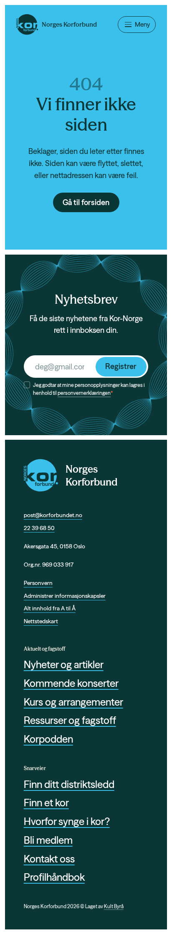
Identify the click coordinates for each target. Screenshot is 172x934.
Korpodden (48, 739)
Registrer (121, 366)
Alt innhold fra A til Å (50, 608)
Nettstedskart (41, 621)
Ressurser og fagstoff (70, 720)
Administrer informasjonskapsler (65, 595)
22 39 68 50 (39, 528)
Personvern (38, 583)
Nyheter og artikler (64, 665)
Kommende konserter (71, 683)
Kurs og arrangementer (73, 702)
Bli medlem (48, 840)
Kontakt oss (49, 859)
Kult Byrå (114, 906)
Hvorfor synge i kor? (67, 821)
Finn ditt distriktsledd (69, 784)
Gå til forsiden (86, 202)
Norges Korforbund (92, 475)
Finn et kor (46, 803)
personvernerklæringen (84, 393)
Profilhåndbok (54, 877)
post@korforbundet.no (53, 515)
